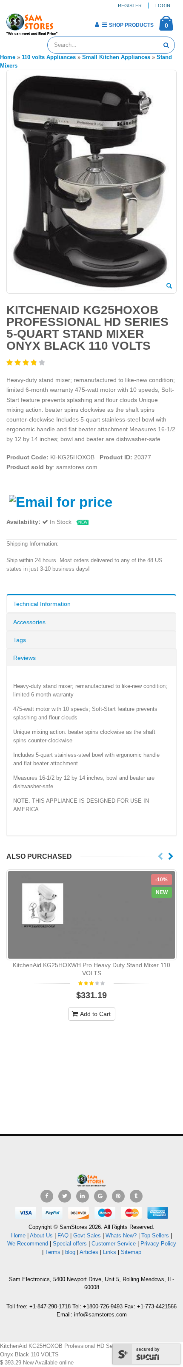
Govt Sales (87, 1235)
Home (18, 1235)
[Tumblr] (136, 1196)
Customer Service (114, 1243)
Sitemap (131, 1252)
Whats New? (121, 1235)
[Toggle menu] (67, 22)
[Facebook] (46, 1196)
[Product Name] (91, 915)
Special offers (70, 1243)
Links (109, 1252)
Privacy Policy (158, 1243)
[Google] (100, 1196)
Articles (89, 1252)
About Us (41, 1235)
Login (162, 5)
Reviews (24, 657)
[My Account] (97, 24)
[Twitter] (64, 1196)
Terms (53, 1252)
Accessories (29, 622)
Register (130, 5)
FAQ (63, 1235)
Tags (19, 640)
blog (70, 1252)
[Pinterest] (118, 1196)
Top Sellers (155, 1235)
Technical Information (42, 603)
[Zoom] (169, 286)
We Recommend (27, 1243)
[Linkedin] (82, 1196)
